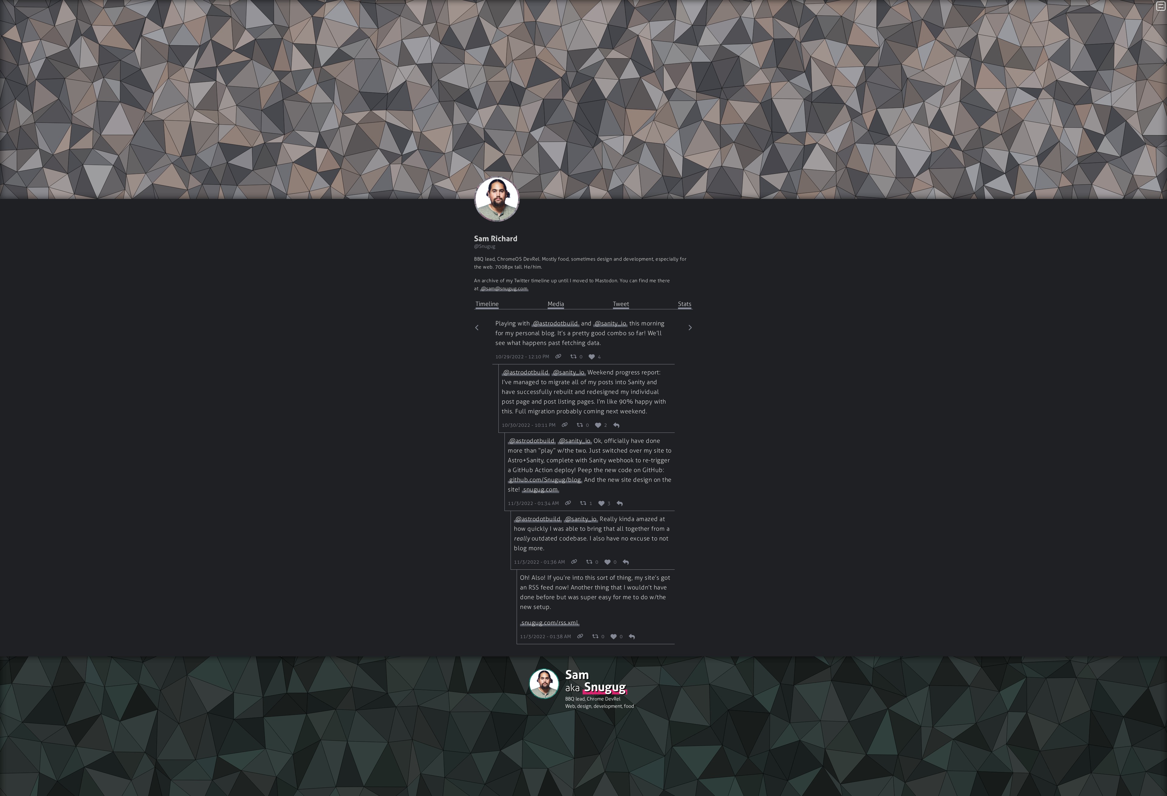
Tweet (621, 304)
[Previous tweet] (477, 483)
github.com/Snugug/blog (545, 479)
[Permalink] (558, 357)
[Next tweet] (690, 483)
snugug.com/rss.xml (550, 622)
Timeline (487, 304)
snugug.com (540, 489)
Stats (684, 304)
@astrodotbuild (555, 323)
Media (556, 304)
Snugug (605, 686)
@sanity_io (610, 323)
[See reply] (616, 425)
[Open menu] (1160, 6)
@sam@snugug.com (504, 288)
